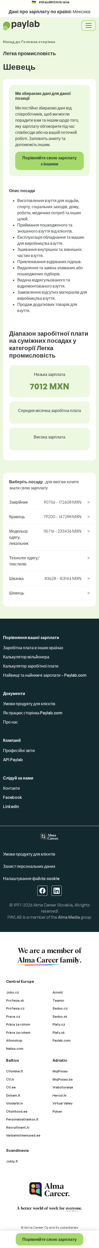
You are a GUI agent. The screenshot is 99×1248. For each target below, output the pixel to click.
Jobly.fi (12, 1161)
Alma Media (69, 917)
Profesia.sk (15, 1000)
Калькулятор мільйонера (26, 656)
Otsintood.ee (16, 1111)
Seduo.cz (60, 1008)
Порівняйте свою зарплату (49, 1239)
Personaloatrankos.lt (22, 1119)
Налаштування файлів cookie (31, 878)
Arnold (58, 992)
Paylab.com (62, 1040)
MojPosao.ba (63, 1079)
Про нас (10, 722)
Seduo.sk (60, 1016)
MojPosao (60, 1071)
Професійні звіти (19, 750)
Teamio (58, 1000)
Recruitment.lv (17, 1127)
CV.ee (11, 1087)
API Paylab (13, 759)
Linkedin (11, 806)
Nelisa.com (14, 1048)
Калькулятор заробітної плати (30, 666)
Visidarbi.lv (14, 1103)
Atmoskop (14, 1040)
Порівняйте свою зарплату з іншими (49, 160)
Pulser (57, 1111)
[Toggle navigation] (88, 25)
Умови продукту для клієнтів (29, 703)
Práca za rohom (18, 1024)
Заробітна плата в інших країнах (33, 647)
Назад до (29, 41)
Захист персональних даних (29, 866)
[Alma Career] (49, 1189)
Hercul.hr (60, 1095)
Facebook (12, 797)
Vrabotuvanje (63, 1087)
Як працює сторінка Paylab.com (32, 712)
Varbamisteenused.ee (23, 1135)
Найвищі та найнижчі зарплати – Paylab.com (44, 675)
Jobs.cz (12, 992)
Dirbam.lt (13, 1095)
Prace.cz (13, 1016)
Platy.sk (59, 1032)
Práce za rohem (18, 1032)
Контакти (11, 788)
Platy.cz (59, 1024)
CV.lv (10, 1079)
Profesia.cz (15, 1008)
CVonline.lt (14, 1071)
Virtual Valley (63, 1103)
